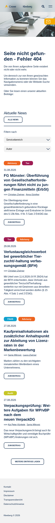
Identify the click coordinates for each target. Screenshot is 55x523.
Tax (27, 163)
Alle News (13, 120)
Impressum (9, 491)
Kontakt (7, 487)
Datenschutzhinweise (14, 504)
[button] (43, 6)
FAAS (10, 319)
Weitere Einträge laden (27, 462)
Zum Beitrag (14, 222)
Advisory (12, 163)
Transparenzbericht (13, 499)
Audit (10, 393)
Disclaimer (9, 495)
